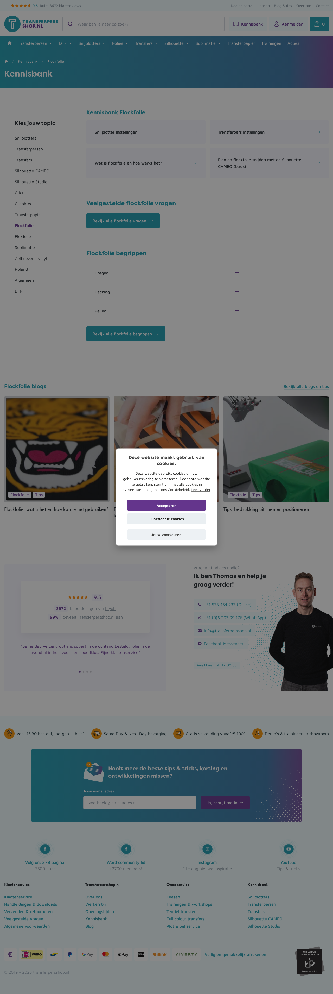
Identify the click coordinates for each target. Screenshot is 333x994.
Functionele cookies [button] (166, 518)
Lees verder (200, 489)
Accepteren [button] (167, 505)
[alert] (166, 497)
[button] (166, 534)
